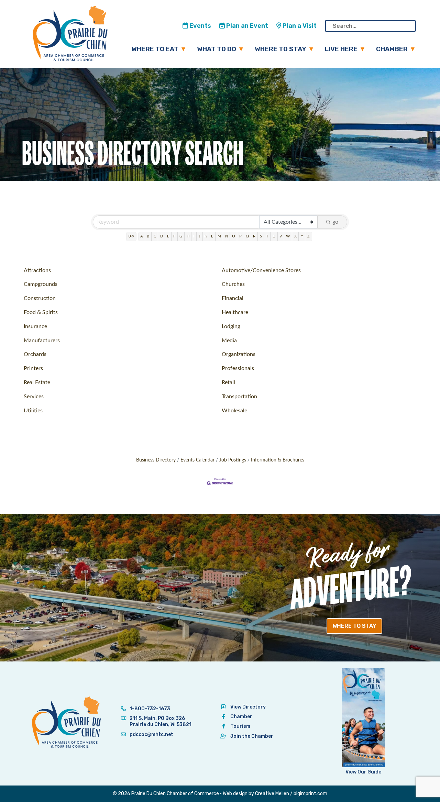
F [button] (174, 236)
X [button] (295, 236)
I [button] (194, 236)
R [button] (254, 236)
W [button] (288, 236)
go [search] (335, 222)
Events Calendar (197, 460)
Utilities (33, 410)
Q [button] (247, 236)
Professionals (238, 368)
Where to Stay (280, 49)
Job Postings (232, 460)
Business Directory (156, 460)
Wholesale (234, 410)
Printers (33, 368)
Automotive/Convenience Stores (261, 270)
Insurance (35, 326)
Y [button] (302, 236)
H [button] (188, 236)
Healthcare (235, 312)
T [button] (267, 236)
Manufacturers (42, 340)
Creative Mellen (272, 794)
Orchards (35, 354)
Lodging (231, 326)
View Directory (248, 707)
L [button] (212, 236)
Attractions (37, 270)
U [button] (274, 236)
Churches (233, 284)
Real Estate (37, 382)
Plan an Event (246, 26)
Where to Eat (154, 49)
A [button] (141, 236)
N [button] (226, 236)
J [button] (199, 236)
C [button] (155, 236)
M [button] (219, 236)
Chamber (392, 49)
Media (229, 340)
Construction (40, 298)
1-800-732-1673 (149, 709)
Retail (228, 382)
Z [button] (308, 236)
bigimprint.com (310, 794)
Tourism (240, 726)
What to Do (216, 49)
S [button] (261, 236)
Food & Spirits (41, 312)
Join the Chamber (251, 736)
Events (199, 26)
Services (34, 396)
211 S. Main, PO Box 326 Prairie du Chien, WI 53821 (160, 721)
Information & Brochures (277, 460)
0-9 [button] (131, 236)
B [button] (148, 236)
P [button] (240, 236)
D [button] (161, 236)
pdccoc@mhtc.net (151, 734)
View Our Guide (363, 772)
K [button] (206, 236)
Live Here (341, 49)
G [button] (180, 236)
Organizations (238, 354)
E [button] (168, 236)
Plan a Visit (299, 26)
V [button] (280, 236)
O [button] (233, 236)
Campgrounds (40, 284)
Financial (232, 298)
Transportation (239, 396)
